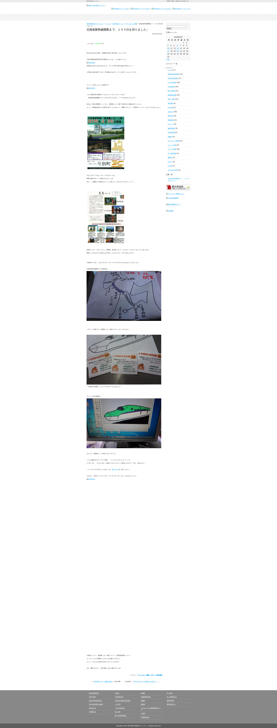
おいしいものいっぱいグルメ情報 (159, 17)
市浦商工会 (92, 712)
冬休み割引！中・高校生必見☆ (103, 681)
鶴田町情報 (171, 128)
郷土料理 (170, 116)
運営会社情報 (175, 5)
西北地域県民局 (94, 693)
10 (168, 48)
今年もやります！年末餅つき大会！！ (145, 681)
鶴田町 (143, 704)
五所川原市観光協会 (95, 700)
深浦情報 (170, 120)
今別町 (143, 713)
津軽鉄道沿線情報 (173, 74)
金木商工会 (92, 708)
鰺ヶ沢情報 (171, 91)
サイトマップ (185, 5)
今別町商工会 (145, 717)
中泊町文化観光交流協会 (122, 700)
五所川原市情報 (173, 78)
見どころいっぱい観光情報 (138, 17)
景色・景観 (171, 99)
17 (168, 51)
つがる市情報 (172, 82)
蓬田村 (170, 157)
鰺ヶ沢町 (118, 712)
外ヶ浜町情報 (172, 153)
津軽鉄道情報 (172, 95)
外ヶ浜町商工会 (172, 697)
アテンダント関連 (143, 675)
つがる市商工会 (120, 708)
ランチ (170, 70)
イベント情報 (172, 149)
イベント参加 (172, 145)
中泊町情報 (171, 86)
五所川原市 (92, 697)
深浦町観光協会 (146, 697)
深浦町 (143, 693)
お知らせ (170, 112)
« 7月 (167, 59)
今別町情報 (158, 675)
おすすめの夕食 (173, 170)
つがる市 (118, 704)
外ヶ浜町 (169, 693)
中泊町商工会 (119, 697)
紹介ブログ (115, 469)
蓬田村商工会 (171, 704)
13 (178, 48)
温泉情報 (170, 103)
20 (178, 51)
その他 (170, 166)
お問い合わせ (163, 5)
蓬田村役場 (170, 700)
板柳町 (170, 137)
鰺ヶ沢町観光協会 (120, 715)
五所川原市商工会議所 (96, 704)
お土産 (170, 107)
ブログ (152, 675)
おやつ (170, 162)
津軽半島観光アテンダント (97, 17)
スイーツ (170, 124)
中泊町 (117, 693)
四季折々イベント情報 (117, 17)
